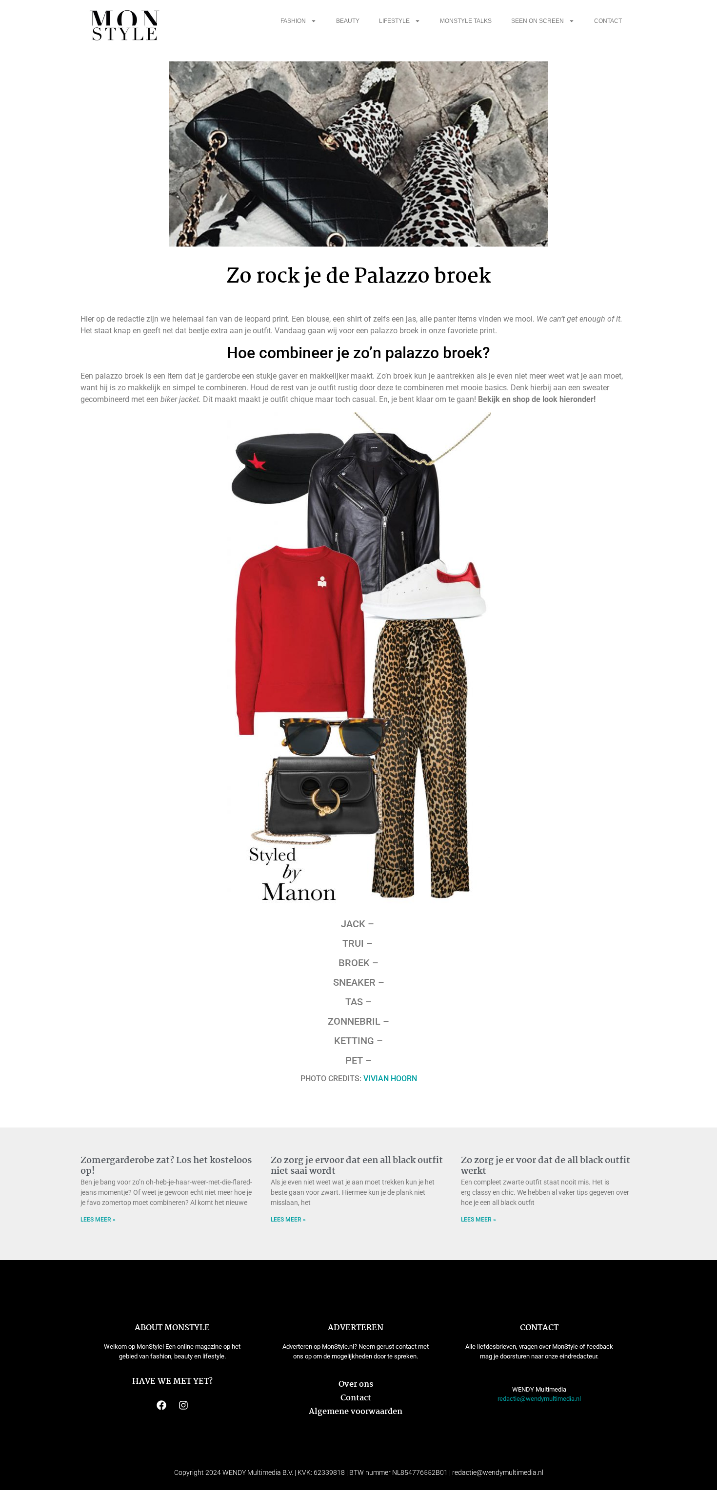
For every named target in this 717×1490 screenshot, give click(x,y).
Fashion (293, 21)
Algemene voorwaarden (355, 1411)
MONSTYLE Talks (466, 21)
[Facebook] (161, 1405)
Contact (608, 21)
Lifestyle (394, 21)
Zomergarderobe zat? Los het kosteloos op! (166, 1166)
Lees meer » (98, 1219)
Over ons (356, 1384)
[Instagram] (183, 1405)
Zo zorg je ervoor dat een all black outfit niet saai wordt (357, 1166)
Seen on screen (537, 21)
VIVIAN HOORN (390, 1078)
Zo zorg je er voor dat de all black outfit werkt (545, 1166)
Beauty (347, 21)
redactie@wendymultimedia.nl (539, 1398)
